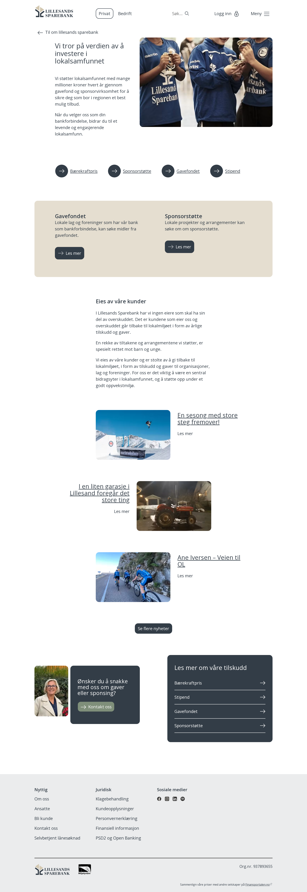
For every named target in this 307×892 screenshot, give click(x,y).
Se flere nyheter (153, 628)
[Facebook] (159, 803)
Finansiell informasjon (117, 828)
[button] (153, 522)
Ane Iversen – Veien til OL (208, 560)
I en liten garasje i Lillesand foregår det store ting (100, 493)
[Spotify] (183, 803)
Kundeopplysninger (115, 808)
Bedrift (125, 13)
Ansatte (42, 808)
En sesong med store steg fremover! (207, 418)
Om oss (41, 799)
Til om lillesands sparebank (71, 32)
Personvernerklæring (116, 818)
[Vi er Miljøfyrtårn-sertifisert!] (85, 873)
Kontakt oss (46, 828)
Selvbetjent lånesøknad (57, 838)
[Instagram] (167, 803)
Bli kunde (43, 818)
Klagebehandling (112, 799)
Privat (104, 13)
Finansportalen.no (257, 884)
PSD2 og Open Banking (118, 838)
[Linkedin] (175, 803)
